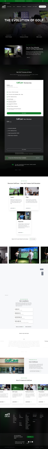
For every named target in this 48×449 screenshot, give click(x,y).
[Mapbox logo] (6, 295)
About (14, 416)
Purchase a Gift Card (24, 36)
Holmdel (27, 421)
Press (14, 421)
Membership (19, 6)
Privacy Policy (37, 447)
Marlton (27, 423)
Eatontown (27, 416)
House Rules (41, 416)
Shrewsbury (27, 428)
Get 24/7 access (9, 36)
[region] (24, 282)
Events (20, 416)
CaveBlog (20, 425)
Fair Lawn (27, 417)
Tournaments (21, 417)
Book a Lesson (39, 36)
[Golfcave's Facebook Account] (28, 441)
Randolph (27, 427)
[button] (5, 1)
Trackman (14, 417)
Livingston (27, 422)
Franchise (29, 6)
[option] (24, 255)
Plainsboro (27, 426)
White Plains (34, 416)
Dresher (34, 421)
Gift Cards (35, 6)
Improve (20, 422)
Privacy (41, 417)
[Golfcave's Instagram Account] (30, 441)
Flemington (27, 418)
